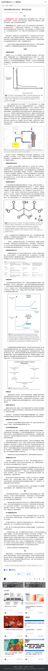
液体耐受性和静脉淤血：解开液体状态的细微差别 (34, 607)
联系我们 (15, 666)
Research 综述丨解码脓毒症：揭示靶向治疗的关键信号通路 (13, 653)
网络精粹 (20, 666)
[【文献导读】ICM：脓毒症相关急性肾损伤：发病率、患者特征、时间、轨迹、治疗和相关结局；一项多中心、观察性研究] (34, 645)
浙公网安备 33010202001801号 (38, 668)
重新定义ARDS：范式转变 (10, 606)
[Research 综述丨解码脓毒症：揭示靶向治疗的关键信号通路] (13, 645)
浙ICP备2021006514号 (26, 668)
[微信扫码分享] (35, 579)
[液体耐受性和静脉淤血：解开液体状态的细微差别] (34, 599)
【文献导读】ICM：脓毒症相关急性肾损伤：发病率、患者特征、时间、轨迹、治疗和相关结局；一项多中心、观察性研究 (34, 653)
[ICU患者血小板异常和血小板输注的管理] (13, 622)
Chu (4, 12)
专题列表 (26, 666)
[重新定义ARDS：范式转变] (13, 599)
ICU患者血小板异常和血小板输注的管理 (13, 629)
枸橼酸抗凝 (13, 569)
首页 (3, 5)
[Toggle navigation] (45, 2)
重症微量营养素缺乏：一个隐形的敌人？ (34, 630)
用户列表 (31, 666)
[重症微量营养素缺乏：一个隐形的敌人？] (34, 622)
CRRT (7, 569)
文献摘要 (20, 12)
